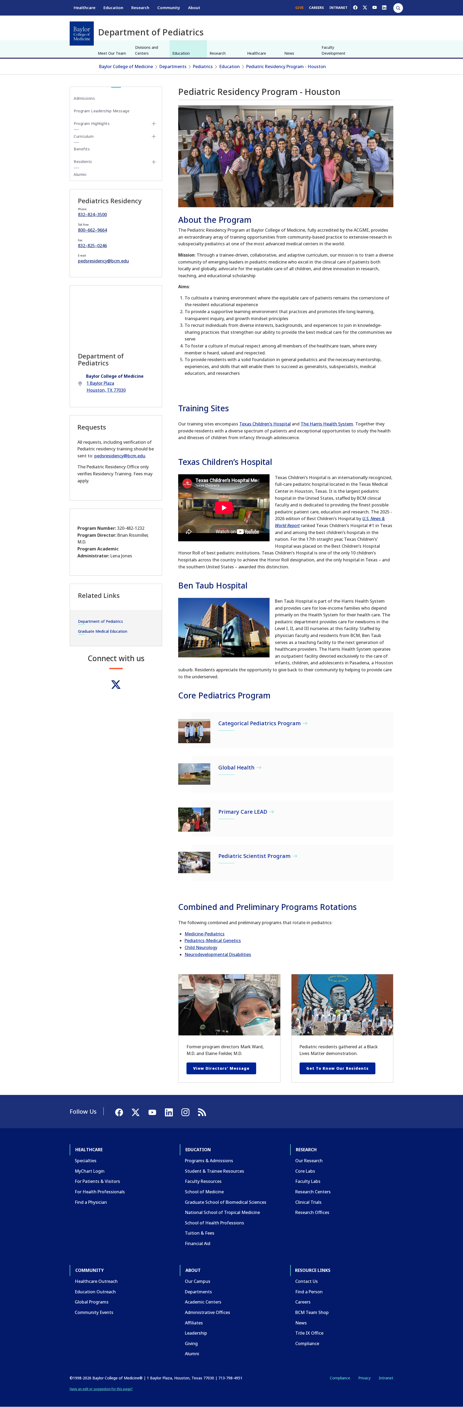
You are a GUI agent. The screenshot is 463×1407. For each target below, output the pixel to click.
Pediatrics (203, 66)
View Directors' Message (221, 1068)
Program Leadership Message (101, 110)
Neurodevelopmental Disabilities (218, 954)
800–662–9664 (92, 230)
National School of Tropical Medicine (222, 1212)
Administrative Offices (207, 1312)
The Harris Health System (327, 424)
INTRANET (338, 7)
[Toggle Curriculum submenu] (154, 136)
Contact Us (306, 1281)
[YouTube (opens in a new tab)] (374, 7)
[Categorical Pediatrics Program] (194, 731)
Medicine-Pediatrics (205, 934)
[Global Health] (194, 774)
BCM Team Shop (312, 1312)
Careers (303, 1302)
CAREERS (316, 7)
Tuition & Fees (199, 1233)
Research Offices (312, 1212)
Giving (191, 1343)
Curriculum (84, 136)
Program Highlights (92, 123)
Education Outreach (95, 1292)
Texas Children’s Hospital (265, 424)
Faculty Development (333, 50)
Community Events (94, 1312)
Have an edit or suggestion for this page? (101, 1389)
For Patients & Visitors (97, 1181)
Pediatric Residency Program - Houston (286, 66)
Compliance (307, 1343)
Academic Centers (203, 1302)
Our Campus (197, 1281)
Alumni (80, 174)
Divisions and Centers (146, 50)
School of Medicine (204, 1192)
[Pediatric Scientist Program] (194, 862)
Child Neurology (201, 947)
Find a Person (309, 1292)
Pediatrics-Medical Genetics (213, 940)
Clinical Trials (308, 1202)
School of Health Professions (214, 1223)
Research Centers (313, 1192)
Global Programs (92, 1302)
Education (113, 7)
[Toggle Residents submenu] (154, 161)
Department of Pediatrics (100, 621)
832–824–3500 (92, 214)
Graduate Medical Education (102, 631)
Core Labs (305, 1171)
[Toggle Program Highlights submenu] (154, 123)
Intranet (386, 1377)
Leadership (196, 1333)
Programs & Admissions (209, 1161)
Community (168, 7)
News (289, 53)
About (194, 7)
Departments (172, 66)
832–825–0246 (92, 246)
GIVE (299, 7)
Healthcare (84, 7)
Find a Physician (91, 1202)
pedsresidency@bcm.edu (103, 261)
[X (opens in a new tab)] (365, 7)
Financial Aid (197, 1243)
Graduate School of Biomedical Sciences (225, 1202)
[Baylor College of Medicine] (82, 33)
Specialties (85, 1161)
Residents (83, 161)
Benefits (82, 148)
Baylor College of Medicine (126, 66)
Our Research (309, 1161)
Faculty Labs (307, 1181)
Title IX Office (309, 1333)
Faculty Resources (203, 1181)
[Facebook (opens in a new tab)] (355, 7)
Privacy (364, 1377)
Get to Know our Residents (337, 1068)
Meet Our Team (112, 53)
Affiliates (194, 1323)
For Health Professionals (100, 1192)
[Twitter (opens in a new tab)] (116, 684)
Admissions (84, 98)
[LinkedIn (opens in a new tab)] (384, 7)
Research (140, 7)
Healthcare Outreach (96, 1281)
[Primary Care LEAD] (194, 820)
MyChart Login (89, 1171)
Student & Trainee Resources (214, 1171)
